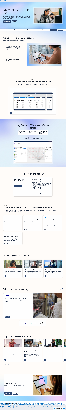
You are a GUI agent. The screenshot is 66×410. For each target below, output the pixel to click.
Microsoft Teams (27, 406)
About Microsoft (29, 407)
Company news (34, 407)
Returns (3, 404)
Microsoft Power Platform (21, 406)
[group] (13, 268)
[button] (11, 113)
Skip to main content (3, 0)
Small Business (39, 406)
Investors (44, 407)
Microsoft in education (31, 404)
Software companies (18, 407)
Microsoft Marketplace (11, 407)
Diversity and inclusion (48, 407)
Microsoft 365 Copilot (33, 406)
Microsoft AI (2, 406)
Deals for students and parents (14, 405)
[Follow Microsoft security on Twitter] (14, 403)
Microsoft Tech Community (4, 407)
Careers (26, 407)
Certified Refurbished (12, 404)
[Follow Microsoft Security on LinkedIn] (12, 403)
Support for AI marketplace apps (58, 406)
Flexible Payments (25, 404)
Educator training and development (5, 405)
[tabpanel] (33, 150)
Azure (42, 406)
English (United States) (3, 408)
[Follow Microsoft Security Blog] (17, 403)
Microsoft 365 (15, 406)
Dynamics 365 (11, 406)
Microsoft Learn (51, 406)
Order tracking (7, 404)
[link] (5, 30)
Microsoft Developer (46, 406)
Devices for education (38, 404)
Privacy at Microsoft (39, 407)
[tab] (23, 132)
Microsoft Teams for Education (45, 404)
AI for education (21, 405)
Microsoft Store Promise (19, 404)
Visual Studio (23, 407)
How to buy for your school (61, 404)
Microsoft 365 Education (53, 404)
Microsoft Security (6, 406)
